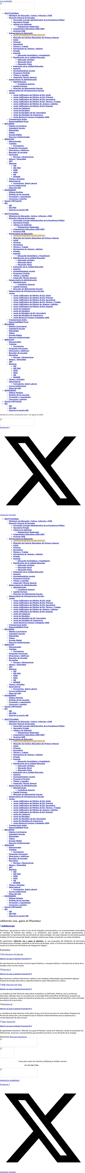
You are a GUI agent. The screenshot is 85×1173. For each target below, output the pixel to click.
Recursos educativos (18, 1037)
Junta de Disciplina (21, 110)
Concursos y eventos (18, 199)
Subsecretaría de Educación (21, 33)
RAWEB (16, 177)
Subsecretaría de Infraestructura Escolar (26, 90)
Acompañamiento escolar (24, 71)
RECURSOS (9, 124)
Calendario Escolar (17, 128)
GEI (14, 166)
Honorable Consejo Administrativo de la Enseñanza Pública (39, 20)
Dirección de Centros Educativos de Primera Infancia (36, 37)
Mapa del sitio (15, 188)
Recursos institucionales (19, 137)
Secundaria (18, 44)
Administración (19, 82)
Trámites (12, 143)
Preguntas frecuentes (18, 148)
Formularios (18, 146)
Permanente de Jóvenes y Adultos (28, 48)
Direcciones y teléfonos (19, 150)
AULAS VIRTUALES (13, 201)
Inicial (15, 40)
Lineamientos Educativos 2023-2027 (29, 29)
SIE (14, 174)
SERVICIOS (9, 139)
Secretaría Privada (21, 22)
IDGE (15, 170)
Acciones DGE (19, 31)
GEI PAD (17, 168)
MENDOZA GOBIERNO (9, 1080)
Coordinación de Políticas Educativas (29, 35)
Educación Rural (25, 62)
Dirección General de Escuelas (22, 18)
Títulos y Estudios (17, 179)
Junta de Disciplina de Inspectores (28, 115)
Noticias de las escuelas (19, 194)
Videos (12, 132)
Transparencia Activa (18, 119)
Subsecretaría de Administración (23, 79)
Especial (16, 53)
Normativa (13, 154)
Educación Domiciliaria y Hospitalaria (34, 55)
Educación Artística (26, 60)
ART (11, 161)
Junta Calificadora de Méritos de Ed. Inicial (32, 95)
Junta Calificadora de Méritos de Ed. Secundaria (34, 99)
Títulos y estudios (21, 75)
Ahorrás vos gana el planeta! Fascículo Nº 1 (16, 959)
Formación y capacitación (20, 196)
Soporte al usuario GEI (19, 210)
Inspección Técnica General (25, 77)
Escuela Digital (15, 135)
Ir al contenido (6, 1)
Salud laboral (14, 181)
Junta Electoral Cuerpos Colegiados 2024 (31, 117)
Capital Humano (20, 86)
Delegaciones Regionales (28, 26)
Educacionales (15, 141)
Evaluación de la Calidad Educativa (28, 66)
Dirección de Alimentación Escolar (28, 88)
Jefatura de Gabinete (22, 24)
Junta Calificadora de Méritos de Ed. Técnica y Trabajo (37, 101)
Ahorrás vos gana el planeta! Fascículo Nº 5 (16, 1026)
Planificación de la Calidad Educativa (29, 57)
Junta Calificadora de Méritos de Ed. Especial (33, 106)
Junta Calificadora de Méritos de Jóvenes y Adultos (35, 104)
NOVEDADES (10, 190)
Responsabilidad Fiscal (18, 121)
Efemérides (14, 130)
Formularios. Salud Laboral (25, 183)
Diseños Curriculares (18, 126)
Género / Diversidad (17, 159)
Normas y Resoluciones (23, 157)
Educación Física (25, 64)
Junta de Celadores (21, 108)
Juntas (12, 93)
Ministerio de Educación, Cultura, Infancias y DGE (30, 15)
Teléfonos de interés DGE (50, 1065)
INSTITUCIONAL (11, 13)
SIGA (15, 172)
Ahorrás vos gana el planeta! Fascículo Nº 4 (16, 1009)
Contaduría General (26, 84)
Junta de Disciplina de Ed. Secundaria (29, 113)
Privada (16, 51)
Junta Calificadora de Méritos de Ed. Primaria (33, 97)
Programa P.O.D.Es (21, 73)
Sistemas (13, 163)
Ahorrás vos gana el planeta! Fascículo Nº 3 (16, 989)
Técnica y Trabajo (20, 46)
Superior (17, 68)
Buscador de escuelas (18, 152)
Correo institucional (17, 185)
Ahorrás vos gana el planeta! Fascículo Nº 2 (16, 974)
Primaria (17, 42)
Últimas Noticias (16, 192)
